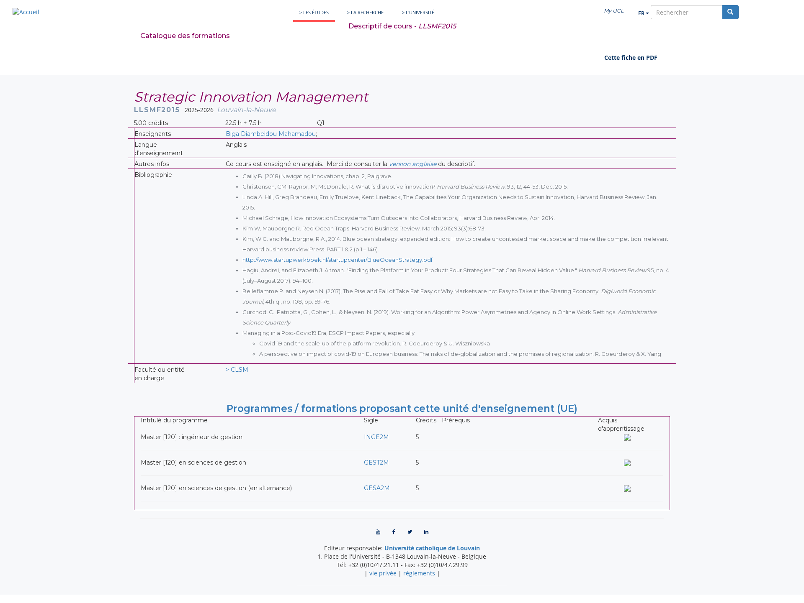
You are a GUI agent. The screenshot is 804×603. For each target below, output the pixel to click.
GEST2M (376, 462)
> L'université (418, 12)
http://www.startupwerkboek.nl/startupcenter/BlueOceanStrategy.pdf (337, 259)
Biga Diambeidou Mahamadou (271, 134)
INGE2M (376, 437)
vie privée (383, 573)
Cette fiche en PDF (630, 57)
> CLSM (237, 369)
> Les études (314, 12)
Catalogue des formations (185, 36)
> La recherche (365, 12)
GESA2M (377, 488)
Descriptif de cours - (402, 26)
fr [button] (642, 13)
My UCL (614, 11)
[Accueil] (26, 12)
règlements (419, 573)
